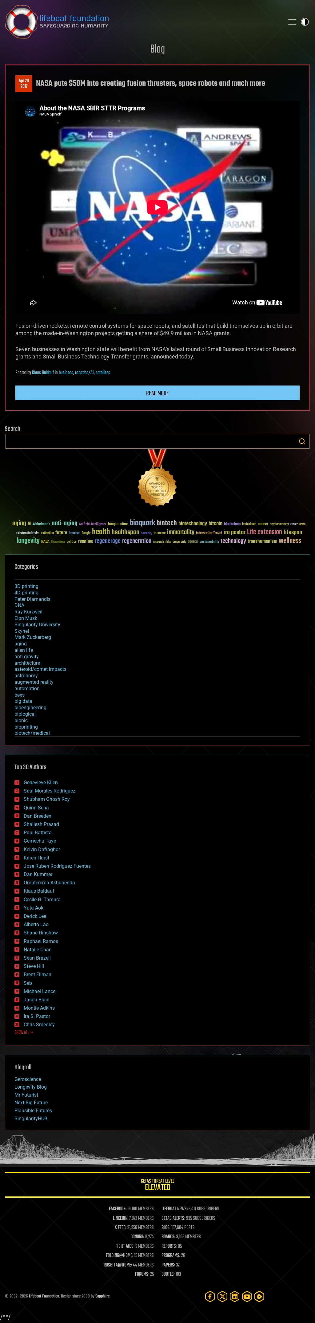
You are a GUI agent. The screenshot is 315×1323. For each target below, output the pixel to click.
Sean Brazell (37, 958)
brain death (249, 524)
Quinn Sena (36, 808)
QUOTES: (168, 1274)
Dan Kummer (38, 874)
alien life (23, 650)
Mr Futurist (26, 1095)
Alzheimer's (41, 524)
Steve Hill (34, 966)
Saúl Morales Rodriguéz (49, 791)
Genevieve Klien (41, 782)
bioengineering (30, 707)
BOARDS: (168, 1237)
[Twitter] (222, 1296)
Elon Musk (25, 618)
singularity (179, 542)
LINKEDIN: (120, 1219)
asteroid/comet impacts (40, 669)
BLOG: (165, 1228)
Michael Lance (39, 991)
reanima (85, 541)
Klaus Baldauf (43, 373)
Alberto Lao (36, 924)
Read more (157, 393)
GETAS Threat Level (157, 1185)
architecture (27, 663)
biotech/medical (32, 733)
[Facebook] (210, 1296)
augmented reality (34, 682)
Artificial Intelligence (92, 524)
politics (72, 542)
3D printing (26, 586)
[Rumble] (259, 1296)
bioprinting (26, 727)
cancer (263, 524)
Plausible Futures (33, 1111)
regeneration (136, 541)
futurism (74, 533)
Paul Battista (38, 833)
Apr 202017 (24, 83)
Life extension (264, 532)
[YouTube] (247, 1296)
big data (23, 701)
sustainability (209, 542)
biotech (167, 523)
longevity (28, 541)
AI (29, 524)
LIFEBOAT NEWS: (174, 1209)
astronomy (26, 676)
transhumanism (262, 541)
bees (19, 695)
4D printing (26, 593)
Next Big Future (31, 1103)
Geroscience (27, 1079)
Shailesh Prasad (41, 824)
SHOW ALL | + (23, 1033)
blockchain (232, 524)
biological (25, 714)
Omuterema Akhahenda (49, 883)
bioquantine (118, 523)
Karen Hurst (36, 858)
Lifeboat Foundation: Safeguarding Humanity (142, 22)
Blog (157, 49)
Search (302, 441)
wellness (290, 541)
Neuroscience (58, 542)
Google (86, 533)
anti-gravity (26, 657)
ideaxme (159, 533)
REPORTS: (169, 1247)
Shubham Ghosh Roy (47, 799)
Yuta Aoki (34, 908)
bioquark (142, 523)
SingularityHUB (30, 1118)
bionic (21, 720)
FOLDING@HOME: (119, 1256)
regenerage (108, 541)
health (101, 532)
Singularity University (37, 625)
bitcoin (215, 524)
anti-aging (65, 523)
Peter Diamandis (32, 599)
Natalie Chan (38, 950)
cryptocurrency (279, 524)
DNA (19, 605)
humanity (146, 533)
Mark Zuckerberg (32, 637)
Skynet (21, 631)
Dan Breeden (37, 816)
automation (27, 688)
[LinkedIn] (235, 1296)
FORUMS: (142, 1274)
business (66, 373)
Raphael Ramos (41, 941)
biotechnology (192, 524)
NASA (45, 541)
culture (294, 524)
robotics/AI (84, 373)
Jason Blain (37, 1000)
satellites (103, 373)
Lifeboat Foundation (44, 1296)
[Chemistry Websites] (157, 479)
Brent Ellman (37, 974)
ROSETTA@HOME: (118, 1265)
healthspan (125, 532)
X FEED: (120, 1228)
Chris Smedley (39, 1024)
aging (19, 523)
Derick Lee (35, 916)
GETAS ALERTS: (173, 1219)
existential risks (27, 533)
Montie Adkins (39, 1008)
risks (168, 542)
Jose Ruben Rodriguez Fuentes (57, 866)
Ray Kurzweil (28, 612)
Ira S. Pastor (37, 1016)
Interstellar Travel (209, 533)
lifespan (293, 532)
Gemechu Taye (40, 841)
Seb (28, 983)
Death (302, 524)
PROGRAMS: (170, 1256)
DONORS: (137, 1237)
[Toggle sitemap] (292, 22)
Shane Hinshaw (41, 933)
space (193, 541)
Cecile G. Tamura (42, 899)
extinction (47, 533)
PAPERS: (168, 1265)
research (158, 542)
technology (233, 541)
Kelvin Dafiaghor (42, 849)
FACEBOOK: (117, 1209)
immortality (180, 532)
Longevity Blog (30, 1087)
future (61, 533)
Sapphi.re (102, 1296)
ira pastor (234, 532)
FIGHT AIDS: (124, 1247)
